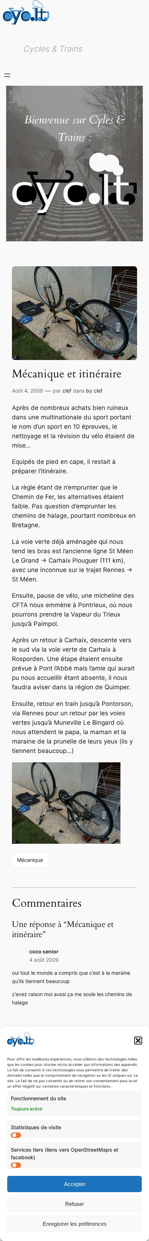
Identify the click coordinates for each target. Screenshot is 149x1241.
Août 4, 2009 (27, 390)
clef (67, 390)
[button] (138, 1040)
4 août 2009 (44, 960)
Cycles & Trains (52, 49)
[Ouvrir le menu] (7, 75)
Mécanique (30, 860)
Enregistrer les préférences (75, 1224)
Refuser (74, 1204)
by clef (94, 390)
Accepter (74, 1184)
